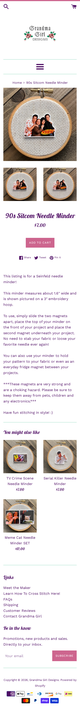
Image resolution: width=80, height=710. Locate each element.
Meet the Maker (17, 588)
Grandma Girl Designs (44, 680)
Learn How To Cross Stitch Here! (31, 593)
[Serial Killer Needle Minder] (60, 456)
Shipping (10, 605)
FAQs (7, 599)
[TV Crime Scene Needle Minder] (20, 456)
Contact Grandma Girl (22, 616)
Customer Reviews (19, 611)
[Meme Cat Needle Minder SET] (20, 516)
